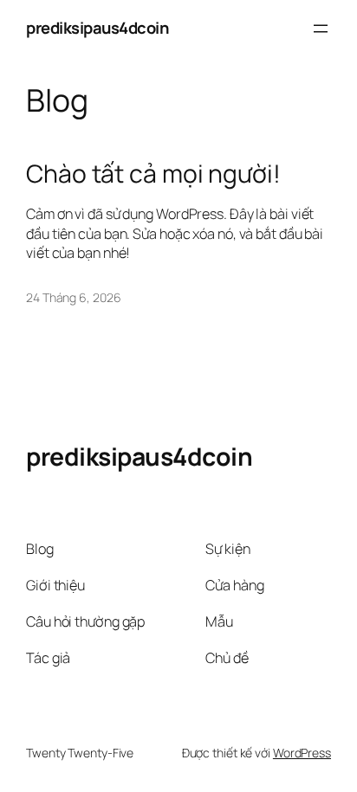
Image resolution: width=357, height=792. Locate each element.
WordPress (302, 752)
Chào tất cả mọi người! (153, 174)
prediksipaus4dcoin (97, 27)
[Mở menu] (320, 28)
